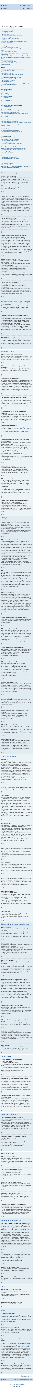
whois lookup (25, 1346)
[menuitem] (5, 5)
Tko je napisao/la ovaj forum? (7, 163)
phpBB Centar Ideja (6, 1330)
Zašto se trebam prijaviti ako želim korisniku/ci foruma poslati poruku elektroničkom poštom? (16, 63)
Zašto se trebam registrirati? (7, 31)
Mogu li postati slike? (5, 94)
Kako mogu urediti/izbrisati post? (8, 70)
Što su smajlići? (4, 93)
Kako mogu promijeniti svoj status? (8, 61)
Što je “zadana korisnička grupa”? (8, 115)
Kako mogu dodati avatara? (7, 60)
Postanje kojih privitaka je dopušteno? (9, 157)
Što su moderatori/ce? (6, 108)
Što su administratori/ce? (6, 106)
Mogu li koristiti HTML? (6, 92)
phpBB (25, 421)
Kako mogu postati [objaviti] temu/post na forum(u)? (12, 69)
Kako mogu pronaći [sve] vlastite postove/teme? (11, 143)
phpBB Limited (8, 1316)
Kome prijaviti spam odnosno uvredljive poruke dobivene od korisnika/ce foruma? (14, 124)
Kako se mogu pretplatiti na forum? (8, 151)
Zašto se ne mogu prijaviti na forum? (9, 37)
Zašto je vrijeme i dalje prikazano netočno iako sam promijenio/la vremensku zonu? (15, 54)
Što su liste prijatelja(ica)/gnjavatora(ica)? (10, 130)
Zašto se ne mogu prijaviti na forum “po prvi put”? (12, 35)
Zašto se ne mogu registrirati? (7, 34)
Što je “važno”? (4, 99)
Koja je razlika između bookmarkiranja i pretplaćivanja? (13, 148)
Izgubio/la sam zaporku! (6, 39)
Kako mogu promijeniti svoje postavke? (9, 47)
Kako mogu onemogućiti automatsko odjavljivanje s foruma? (14, 41)
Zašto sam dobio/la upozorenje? (8, 80)
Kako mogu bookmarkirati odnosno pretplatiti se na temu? (13, 149)
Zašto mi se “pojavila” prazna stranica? (9, 140)
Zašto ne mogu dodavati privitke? (8, 78)
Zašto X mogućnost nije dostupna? (8, 164)
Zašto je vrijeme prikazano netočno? (9, 51)
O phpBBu (13, 1319)
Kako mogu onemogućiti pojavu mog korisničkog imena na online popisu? (15, 49)
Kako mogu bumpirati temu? (7, 85)
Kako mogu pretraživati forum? (8, 137)
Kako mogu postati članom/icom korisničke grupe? (12, 110)
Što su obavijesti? (5, 97)
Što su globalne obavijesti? (7, 96)
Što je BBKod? (4, 90)
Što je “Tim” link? (4, 116)
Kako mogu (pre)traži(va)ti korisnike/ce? (10, 142)
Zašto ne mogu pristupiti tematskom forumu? (11, 77)
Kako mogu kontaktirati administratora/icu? (10, 167)
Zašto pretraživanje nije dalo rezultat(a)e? (10, 139)
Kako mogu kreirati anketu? (7, 73)
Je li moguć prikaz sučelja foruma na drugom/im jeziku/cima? (14, 55)
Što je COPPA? (4, 32)
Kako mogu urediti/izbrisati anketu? (8, 76)
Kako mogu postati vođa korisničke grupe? (10, 112)
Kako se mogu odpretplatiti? (7, 152)
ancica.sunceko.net (12, 433)
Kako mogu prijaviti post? (6, 81)
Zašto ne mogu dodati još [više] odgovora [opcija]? (12, 74)
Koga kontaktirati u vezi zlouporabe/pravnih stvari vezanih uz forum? (16, 166)
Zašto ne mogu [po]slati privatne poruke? (10, 121)
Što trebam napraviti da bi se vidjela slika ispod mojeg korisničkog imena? (15, 58)
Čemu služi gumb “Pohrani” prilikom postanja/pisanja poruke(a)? (15, 83)
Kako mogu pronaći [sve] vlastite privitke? (10, 158)
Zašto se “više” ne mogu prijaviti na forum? (10, 38)
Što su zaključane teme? (6, 100)
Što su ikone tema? (5, 101)
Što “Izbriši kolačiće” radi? (6, 42)
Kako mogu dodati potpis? (6, 71)
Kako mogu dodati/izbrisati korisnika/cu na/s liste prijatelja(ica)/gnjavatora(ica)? (11, 132)
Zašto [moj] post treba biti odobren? (9, 84)
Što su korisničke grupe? (6, 109)
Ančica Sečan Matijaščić (26, 428)
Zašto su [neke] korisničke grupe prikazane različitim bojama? (14, 113)
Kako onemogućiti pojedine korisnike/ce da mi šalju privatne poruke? (16, 122)
